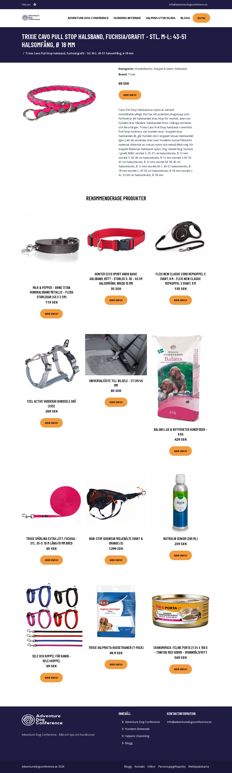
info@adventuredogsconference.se (188, 4)
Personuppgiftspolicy (172, 766)
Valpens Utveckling (160, 18)
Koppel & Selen (163, 69)
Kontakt (140, 766)
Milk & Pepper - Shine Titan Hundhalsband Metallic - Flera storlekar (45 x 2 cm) (51, 292)
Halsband (181, 69)
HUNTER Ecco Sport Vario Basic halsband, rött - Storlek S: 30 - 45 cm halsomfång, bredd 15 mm (116, 278)
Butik (201, 18)
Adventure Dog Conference (88, 18)
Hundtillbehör (144, 69)
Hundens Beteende (127, 18)
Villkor (151, 766)
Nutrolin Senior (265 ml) (180, 538)
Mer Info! (129, 95)
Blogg (185, 18)
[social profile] (34, 4)
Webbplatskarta (198, 766)
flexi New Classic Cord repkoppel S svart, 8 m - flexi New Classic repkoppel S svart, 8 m (181, 278)
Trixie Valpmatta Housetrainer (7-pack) (116, 647)
